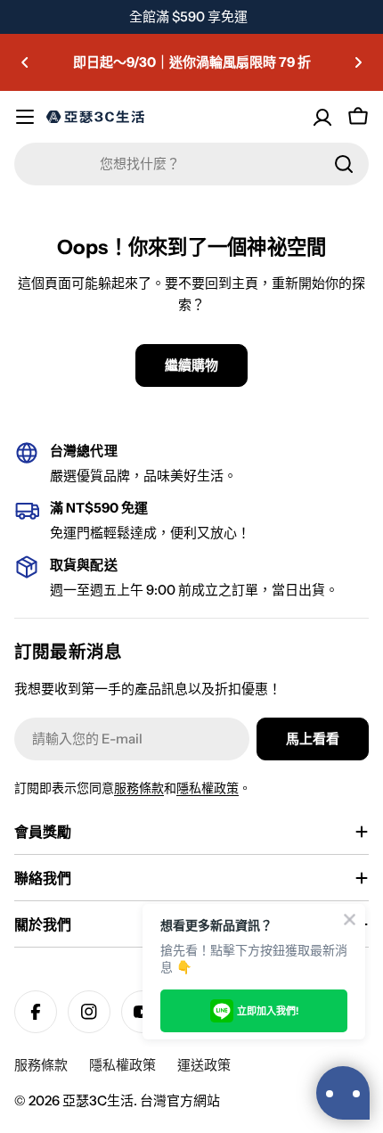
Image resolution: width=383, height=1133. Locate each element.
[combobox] (191, 164)
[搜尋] (343, 164)
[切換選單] (25, 116)
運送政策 (204, 1064)
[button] (25, 62)
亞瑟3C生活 (98, 1100)
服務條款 (139, 788)
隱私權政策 (207, 788)
